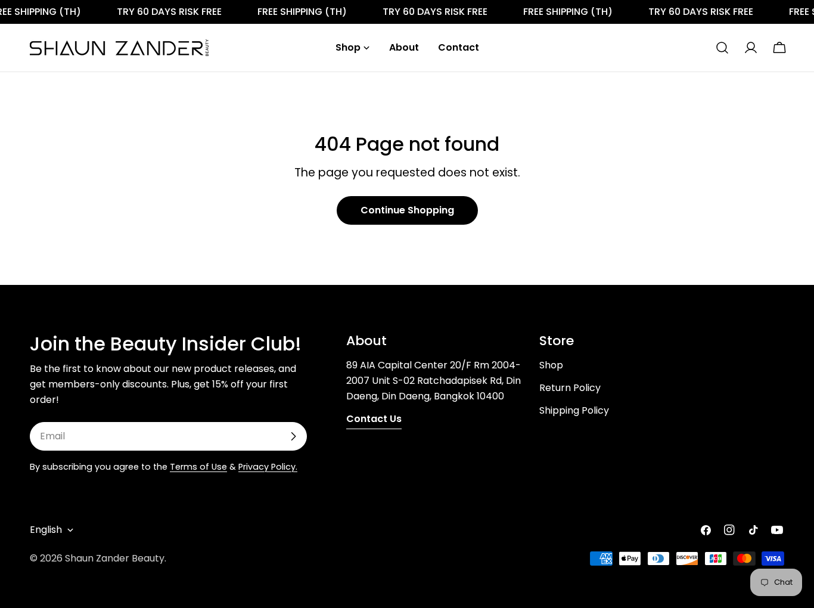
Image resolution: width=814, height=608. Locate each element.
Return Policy (570, 388)
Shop (551, 365)
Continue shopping (407, 210)
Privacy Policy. (267, 467)
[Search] (722, 48)
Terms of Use (198, 467)
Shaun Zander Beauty (114, 558)
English (46, 529)
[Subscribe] (293, 436)
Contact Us (374, 419)
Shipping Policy (574, 410)
